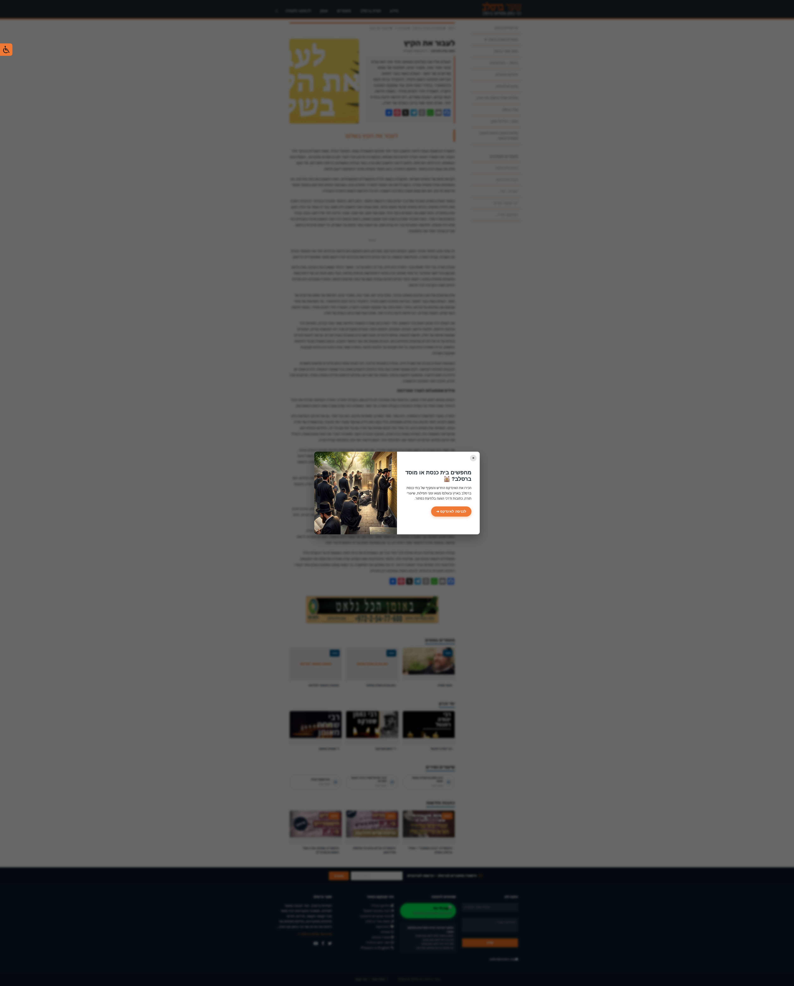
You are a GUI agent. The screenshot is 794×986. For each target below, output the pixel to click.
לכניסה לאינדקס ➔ (451, 511)
